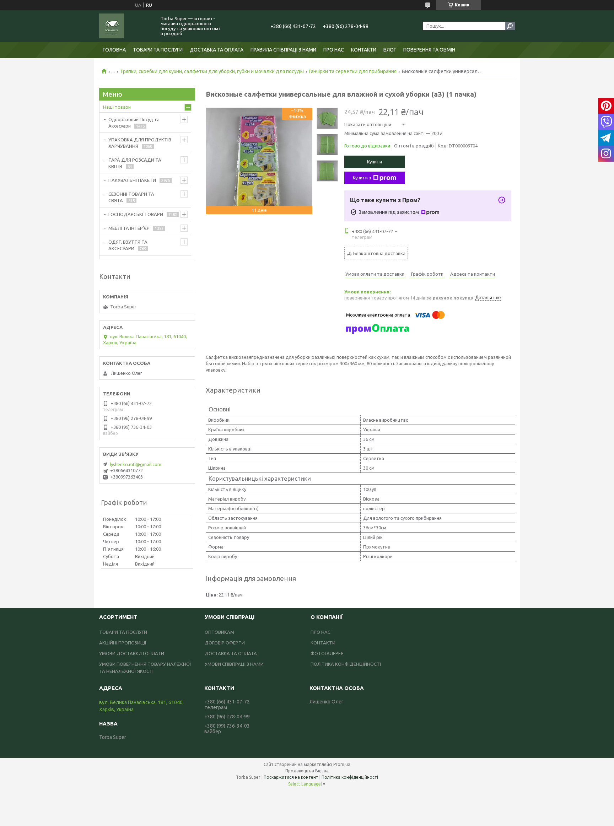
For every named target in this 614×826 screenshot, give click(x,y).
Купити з (362, 177)
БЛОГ (389, 50)
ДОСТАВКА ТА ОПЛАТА (216, 50)
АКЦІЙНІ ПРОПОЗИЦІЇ (122, 642)
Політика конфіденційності (350, 777)
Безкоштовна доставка (379, 253)
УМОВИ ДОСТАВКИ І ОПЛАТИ (131, 653)
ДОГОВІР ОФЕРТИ (225, 642)
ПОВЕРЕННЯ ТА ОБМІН (429, 50)
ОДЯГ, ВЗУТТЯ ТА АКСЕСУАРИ (127, 245)
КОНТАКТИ (363, 50)
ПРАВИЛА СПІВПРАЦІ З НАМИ (283, 50)
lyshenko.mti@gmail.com (135, 464)
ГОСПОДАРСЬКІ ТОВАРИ (135, 214)
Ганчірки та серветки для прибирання (353, 71)
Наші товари (117, 106)
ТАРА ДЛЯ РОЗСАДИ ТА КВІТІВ (134, 163)
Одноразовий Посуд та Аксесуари (134, 122)
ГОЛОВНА (114, 50)
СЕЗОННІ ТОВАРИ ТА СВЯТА (131, 197)
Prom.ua (341, 764)
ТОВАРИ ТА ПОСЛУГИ (158, 50)
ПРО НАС (333, 50)
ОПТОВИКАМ (219, 632)
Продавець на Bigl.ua (307, 770)
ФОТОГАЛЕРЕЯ (327, 653)
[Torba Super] (125, 26)
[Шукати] (510, 26)
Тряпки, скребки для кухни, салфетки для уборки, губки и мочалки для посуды (212, 71)
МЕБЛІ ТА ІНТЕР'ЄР (129, 228)
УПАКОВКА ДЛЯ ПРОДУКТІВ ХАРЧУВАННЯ (139, 143)
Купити (374, 161)
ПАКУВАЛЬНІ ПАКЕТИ (132, 180)
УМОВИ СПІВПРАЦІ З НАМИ (234, 664)
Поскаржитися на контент (291, 777)
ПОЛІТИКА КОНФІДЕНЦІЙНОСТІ (346, 664)
